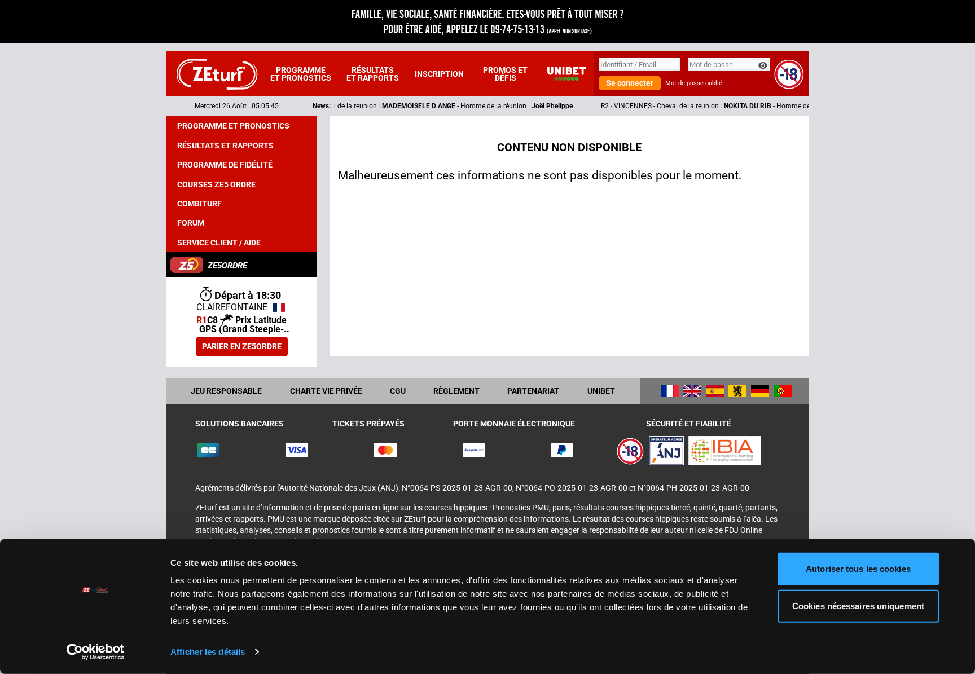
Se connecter (629, 82)
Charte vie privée (326, 390)
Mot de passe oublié (693, 83)
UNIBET (601, 390)
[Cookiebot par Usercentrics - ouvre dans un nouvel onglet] (95, 652)
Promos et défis (505, 73)
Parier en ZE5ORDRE (242, 346)
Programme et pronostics (300, 73)
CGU (398, 390)
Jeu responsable (226, 390)
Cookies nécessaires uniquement (858, 605)
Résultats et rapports (372, 73)
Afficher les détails (207, 652)
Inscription (439, 73)
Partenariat (533, 390)
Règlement (456, 390)
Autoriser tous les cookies (858, 569)
